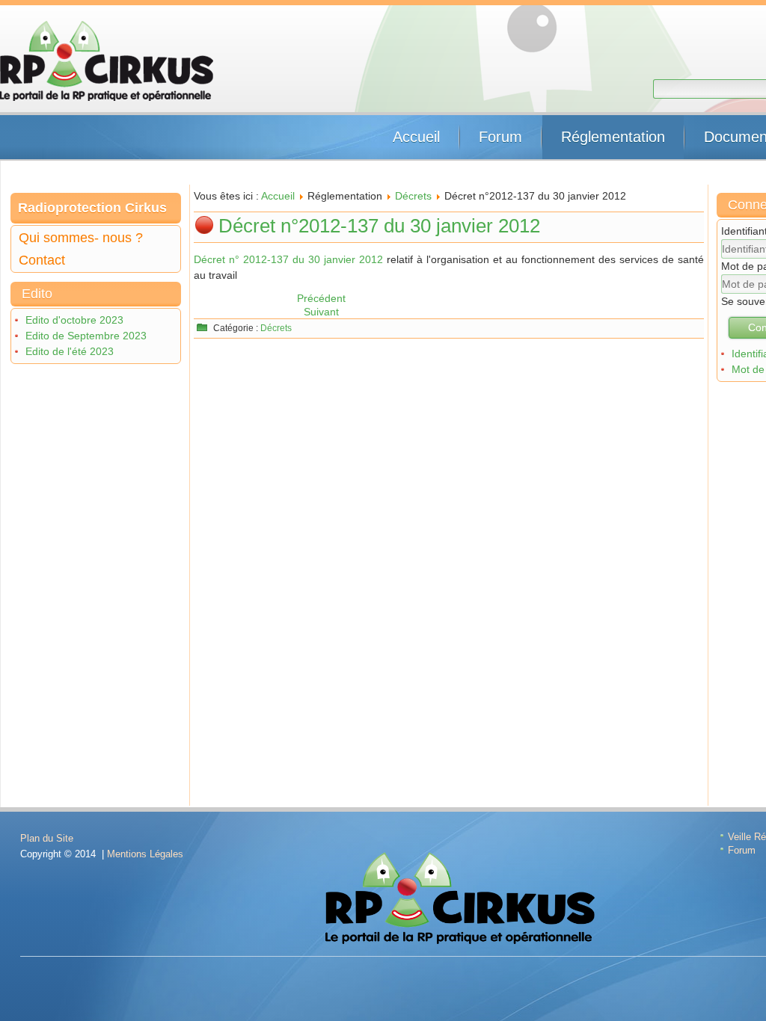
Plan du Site (46, 838)
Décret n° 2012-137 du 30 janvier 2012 (288, 259)
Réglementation (613, 137)
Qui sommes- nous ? (81, 237)
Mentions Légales (145, 854)
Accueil (416, 137)
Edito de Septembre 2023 (86, 336)
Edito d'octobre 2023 (74, 320)
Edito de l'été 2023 (69, 351)
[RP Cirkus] (106, 61)
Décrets (413, 196)
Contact (42, 260)
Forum (500, 137)
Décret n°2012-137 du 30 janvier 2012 (379, 226)
